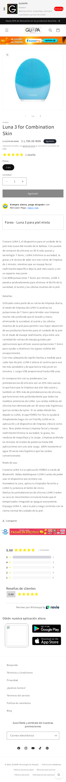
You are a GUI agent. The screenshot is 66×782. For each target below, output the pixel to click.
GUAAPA (15, 764)
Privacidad (12, 680)
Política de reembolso (19, 703)
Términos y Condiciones (20, 672)
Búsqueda (12, 665)
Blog (9, 710)
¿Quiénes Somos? (16, 687)
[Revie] (52, 607)
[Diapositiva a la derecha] (40, 116)
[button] (6, 30)
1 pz (10, 168)
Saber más (33, 207)
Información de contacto (44, 775)
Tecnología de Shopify (29, 764)
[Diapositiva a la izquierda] (25, 116)
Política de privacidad (23, 770)
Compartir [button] (11, 520)
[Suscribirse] (55, 736)
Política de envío (22, 775)
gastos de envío (29, 146)
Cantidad (7, 174)
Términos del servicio (18, 695)
